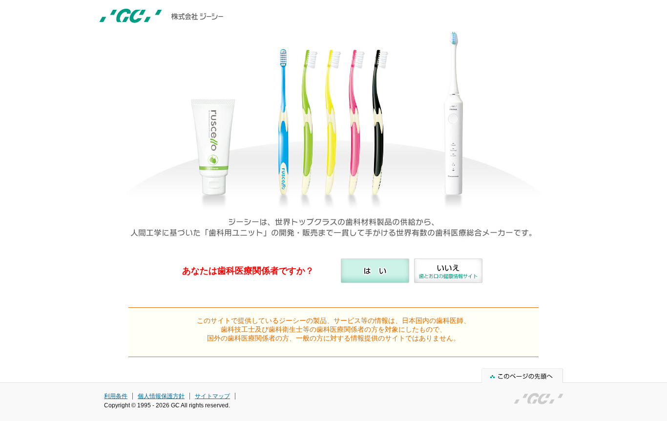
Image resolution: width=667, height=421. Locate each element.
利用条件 (115, 396)
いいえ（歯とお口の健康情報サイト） (448, 271)
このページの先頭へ (522, 375)
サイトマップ (212, 396)
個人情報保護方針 (161, 396)
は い (375, 271)
